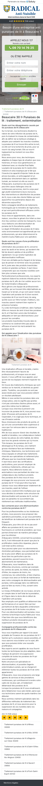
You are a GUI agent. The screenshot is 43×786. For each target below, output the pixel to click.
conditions (25, 76)
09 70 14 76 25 (22, 48)
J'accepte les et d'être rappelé (23, 77)
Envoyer (21, 84)
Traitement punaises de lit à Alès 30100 (21, 733)
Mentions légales (11, 783)
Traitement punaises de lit (13, 109)
